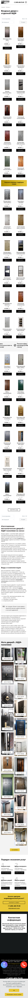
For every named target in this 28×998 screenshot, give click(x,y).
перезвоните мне (14, 908)
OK (14, 990)
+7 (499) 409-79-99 (19, 2)
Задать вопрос (5, 888)
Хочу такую (7, 658)
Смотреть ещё (14, 510)
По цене (23, 22)
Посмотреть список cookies (14, 994)
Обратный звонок (6, 872)
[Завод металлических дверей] (5, 2)
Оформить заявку (14, 902)
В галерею (15, 850)
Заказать (7, 48)
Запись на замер (19, 872)
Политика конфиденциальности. (14, 963)
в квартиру (20, 538)
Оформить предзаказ (20, 888)
